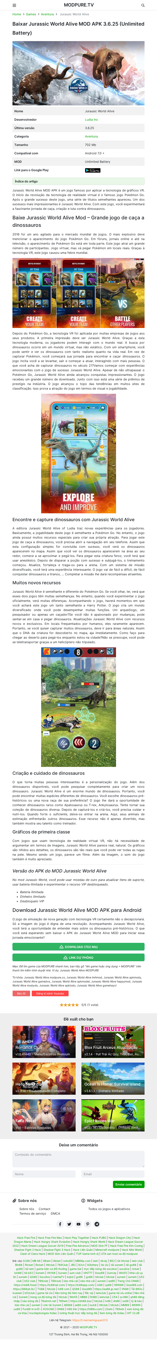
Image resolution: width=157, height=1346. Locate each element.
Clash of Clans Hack (32, 1253)
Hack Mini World (132, 1249)
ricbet (135, 1268)
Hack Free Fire (26, 1237)
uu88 (17, 1309)
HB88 (83, 1297)
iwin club (137, 1260)
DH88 (93, 1297)
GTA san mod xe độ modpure (119, 1253)
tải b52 (28, 1272)
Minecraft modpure (107, 1249)
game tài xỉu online (120, 1293)
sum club (75, 1272)
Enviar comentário (128, 1184)
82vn (81, 1264)
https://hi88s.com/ (91, 1309)
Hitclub (50, 1264)
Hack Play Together (77, 1237)
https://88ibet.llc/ (24, 1289)
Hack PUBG (99, 1237)
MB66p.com (83, 1260)
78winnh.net (48, 1301)
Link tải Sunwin (52, 1305)
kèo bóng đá (30, 1301)
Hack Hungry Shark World (89, 1241)
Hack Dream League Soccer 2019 (42, 1245)
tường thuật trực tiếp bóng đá (78, 1313)
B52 (112, 1260)
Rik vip (89, 1293)
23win (109, 1309)
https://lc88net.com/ (52, 1285)
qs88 (108, 1285)
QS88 (33, 1276)
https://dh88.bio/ (81, 1301)
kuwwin (17, 1293)
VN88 (125, 1289)
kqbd (70, 1276)
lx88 (100, 1285)
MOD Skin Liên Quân (61, 1253)
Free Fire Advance (77, 1245)
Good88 (87, 1289)
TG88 (40, 1289)
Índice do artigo (26, 181)
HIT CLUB (133, 1313)
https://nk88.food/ (25, 1285)
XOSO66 (48, 1309)
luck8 (93, 1305)
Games (31, 14)
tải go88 (131, 1264)
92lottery (92, 1264)
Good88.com (134, 1285)
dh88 (116, 1301)
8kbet (57, 1260)
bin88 (18, 1272)
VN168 (51, 1272)
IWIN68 (119, 1285)
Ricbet (29, 1264)
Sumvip (111, 1272)
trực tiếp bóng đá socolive (100, 1268)
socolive (124, 1268)
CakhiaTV (58, 1276)
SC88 (26, 1260)
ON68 (60, 1309)
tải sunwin (117, 1264)
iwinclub (101, 1293)
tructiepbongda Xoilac (43, 1313)
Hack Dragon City (120, 1237)
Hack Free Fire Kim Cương (126, 1245)
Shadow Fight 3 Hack (56, 1249)
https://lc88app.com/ (81, 1285)
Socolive (44, 1276)
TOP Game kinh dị (87, 1253)
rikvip (103, 1260)
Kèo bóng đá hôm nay (69, 1293)
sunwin (23, 1276)
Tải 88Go (136, 1289)
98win (47, 1260)
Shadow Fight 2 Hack (27, 1249)
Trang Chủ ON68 (128, 1281)
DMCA (55, 1213)
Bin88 (18, 1264)
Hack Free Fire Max (50, 1237)
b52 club (29, 1281)
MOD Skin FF (99, 1245)
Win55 (123, 1272)
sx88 (125, 1301)
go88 (79, 1276)
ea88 (111, 1281)
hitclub (99, 1276)
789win (63, 1301)
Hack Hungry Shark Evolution (52, 1241)
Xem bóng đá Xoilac (112, 1313)
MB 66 (36, 1260)
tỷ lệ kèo (136, 1301)
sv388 (124, 1297)
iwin (95, 1260)
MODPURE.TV (79, 5)
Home (16, 14)
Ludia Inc (91, 119)
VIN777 (87, 1272)
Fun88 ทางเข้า (31, 1309)
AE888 (68, 1305)
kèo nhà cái (71, 1281)
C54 (114, 1297)
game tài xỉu (45, 1293)
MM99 (125, 1305)
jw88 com (81, 1305)
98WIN (136, 1305)
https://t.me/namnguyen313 (90, 1320)
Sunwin (39, 1272)
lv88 (108, 1301)
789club (43, 1281)
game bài (75, 1268)
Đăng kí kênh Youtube (50, 993)
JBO (73, 1264)
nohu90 (68, 1260)
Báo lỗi (21, 993)
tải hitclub (123, 1260)
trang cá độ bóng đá (43, 1297)
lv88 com (64, 1289)
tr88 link (72, 1309)
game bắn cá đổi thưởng (51, 1268)
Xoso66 (100, 1272)
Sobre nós (26, 1209)
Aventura (47, 14)
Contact (44, 1209)
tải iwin (29, 1268)
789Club (62, 1264)
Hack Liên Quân (83, 1249)
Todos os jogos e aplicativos (109, 1209)
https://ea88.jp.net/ (106, 1289)
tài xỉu (104, 1264)
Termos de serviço (32, 1213)
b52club (30, 1293)
